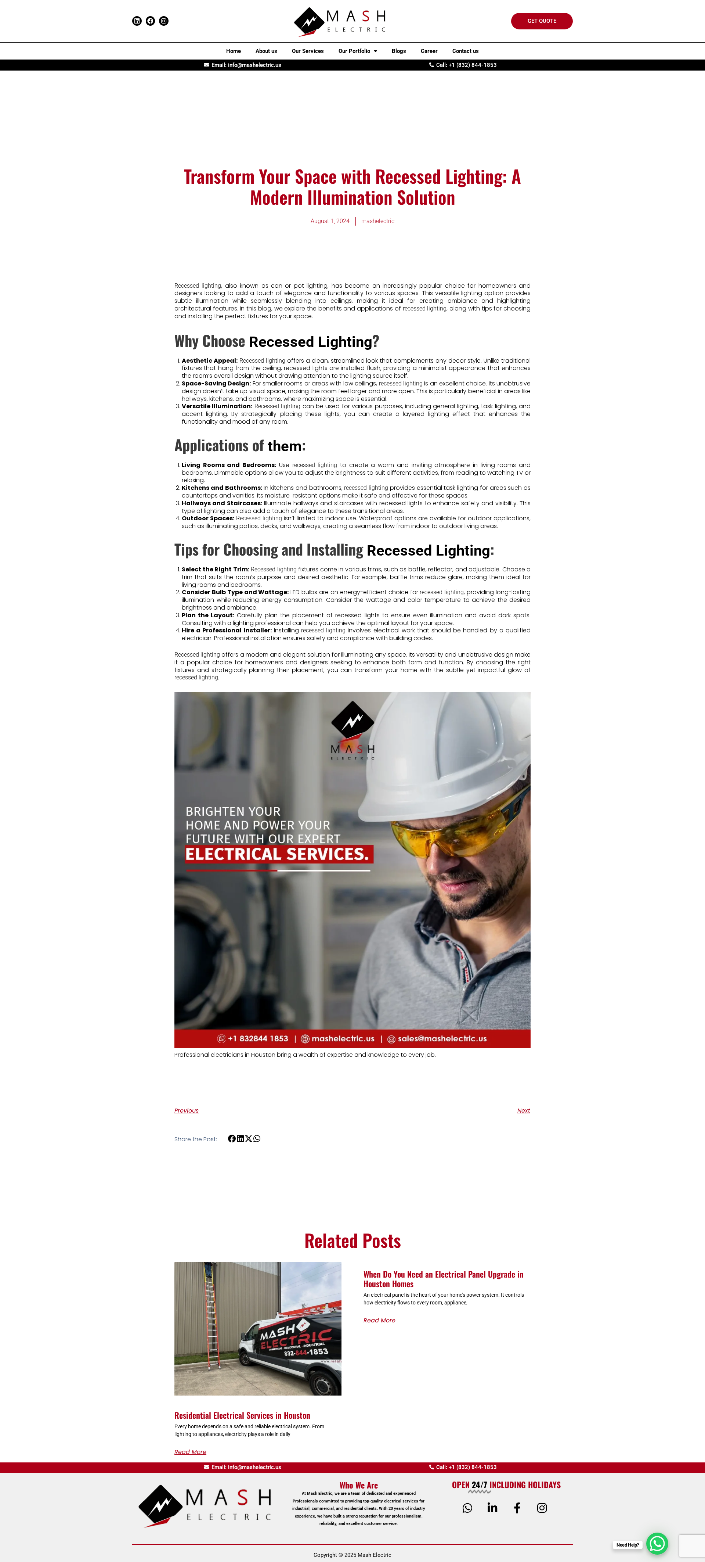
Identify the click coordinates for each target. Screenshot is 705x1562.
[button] (232, 1139)
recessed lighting (425, 308)
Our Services (308, 51)
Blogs (399, 51)
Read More (190, 1452)
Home (233, 51)
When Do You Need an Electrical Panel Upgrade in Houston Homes (444, 1278)
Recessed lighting (197, 285)
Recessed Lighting (310, 342)
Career (429, 51)
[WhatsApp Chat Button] (657, 1544)
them (285, 446)
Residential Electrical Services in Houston (242, 1415)
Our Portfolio (354, 51)
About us (266, 51)
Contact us (465, 51)
